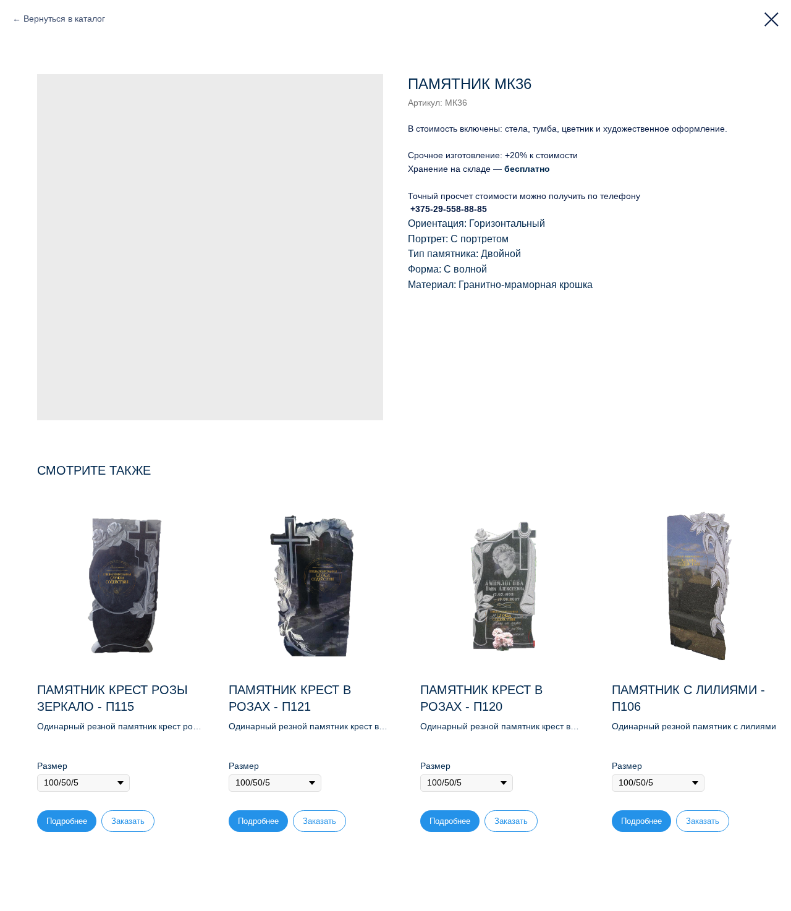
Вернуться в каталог (64, 18)
